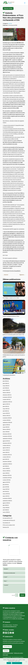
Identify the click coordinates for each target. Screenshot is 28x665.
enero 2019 (5, 496)
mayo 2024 (5, 427)
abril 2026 (5, 388)
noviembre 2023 (6, 436)
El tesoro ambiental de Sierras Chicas (11, 316)
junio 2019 (5, 486)
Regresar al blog (8, 8)
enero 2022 (5, 452)
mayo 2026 (5, 385)
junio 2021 (5, 459)
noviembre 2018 (6, 498)
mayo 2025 (5, 408)
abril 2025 (5, 411)
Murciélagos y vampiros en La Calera (11, 297)
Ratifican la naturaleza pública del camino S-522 (13, 334)
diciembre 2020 (6, 461)
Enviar (22, 595)
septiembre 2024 (6, 422)
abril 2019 (5, 491)
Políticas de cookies (18, 653)
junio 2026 (5, 383)
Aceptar (9, 663)
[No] (26, 661)
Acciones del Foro (7, 518)
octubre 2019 (6, 480)
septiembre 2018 (6, 500)
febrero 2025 (6, 415)
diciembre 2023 (6, 434)
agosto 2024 (5, 424)
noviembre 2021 (6, 454)
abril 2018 (5, 509)
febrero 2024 (6, 429)
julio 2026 (5, 381)
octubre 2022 (6, 445)
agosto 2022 (5, 447)
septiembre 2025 (6, 401)
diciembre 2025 (6, 394)
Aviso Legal (5, 654)
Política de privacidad (17, 663)
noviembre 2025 (6, 397)
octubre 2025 (6, 399)
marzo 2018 (5, 512)
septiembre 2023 (6, 438)
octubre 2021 (6, 457)
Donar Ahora (7, 646)
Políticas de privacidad (8, 653)
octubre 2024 (6, 420)
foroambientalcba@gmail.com (9, 626)
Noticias (10, 23)
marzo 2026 (5, 390)
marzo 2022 (5, 450)
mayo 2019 (5, 489)
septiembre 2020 (6, 463)
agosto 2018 (5, 503)
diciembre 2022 (6, 443)
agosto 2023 (5, 440)
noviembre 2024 (6, 417)
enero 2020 (5, 473)
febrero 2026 (6, 392)
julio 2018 (5, 505)
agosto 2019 (5, 482)
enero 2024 (5, 431)
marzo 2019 (5, 493)
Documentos (6, 522)
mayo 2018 (5, 507)
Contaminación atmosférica (9, 375)
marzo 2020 (5, 468)
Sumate (6, 650)
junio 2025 (5, 406)
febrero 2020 (6, 470)
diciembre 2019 (6, 475)
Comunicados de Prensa (8, 520)
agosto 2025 (5, 404)
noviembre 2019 (6, 477)
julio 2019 (5, 484)
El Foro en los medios (7, 525)
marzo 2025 (5, 413)
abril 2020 (5, 466)
